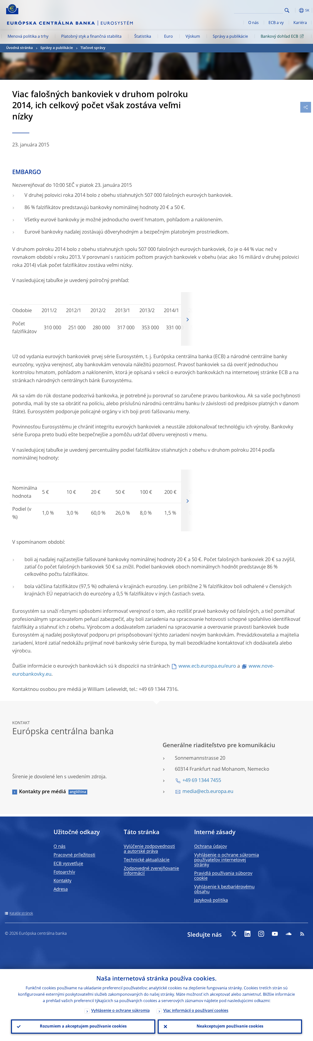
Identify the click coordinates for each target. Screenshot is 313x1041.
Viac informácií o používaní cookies (195, 1011)
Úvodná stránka (19, 48)
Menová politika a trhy (28, 37)
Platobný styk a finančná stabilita (91, 37)
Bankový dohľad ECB (279, 37)
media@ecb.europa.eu (207, 791)
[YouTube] (275, 934)
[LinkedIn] (247, 934)
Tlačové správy (92, 48)
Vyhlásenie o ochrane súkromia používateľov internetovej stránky (226, 860)
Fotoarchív (64, 872)
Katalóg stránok (21, 913)
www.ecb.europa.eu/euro (207, 666)
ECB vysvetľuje (68, 864)
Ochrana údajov (210, 846)
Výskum (193, 37)
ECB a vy (276, 23)
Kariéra (300, 23)
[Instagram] (261, 934)
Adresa (61, 889)
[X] (234, 934)
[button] (295, 10)
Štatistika (142, 37)
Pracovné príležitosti (74, 855)
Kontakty (62, 881)
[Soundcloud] (288, 934)
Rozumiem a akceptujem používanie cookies (83, 1027)
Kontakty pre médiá (42, 792)
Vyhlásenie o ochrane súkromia (120, 1011)
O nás (253, 23)
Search (287, 10)
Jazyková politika (211, 900)
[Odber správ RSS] (302, 934)
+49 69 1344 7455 (201, 780)
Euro (168, 37)
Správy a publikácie (230, 37)
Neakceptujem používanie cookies (230, 1027)
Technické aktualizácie (146, 860)
